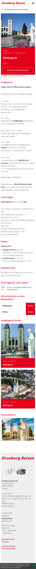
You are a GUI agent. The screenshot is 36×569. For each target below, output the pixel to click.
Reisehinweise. (15, 275)
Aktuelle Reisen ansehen (8, 540)
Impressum (7, 533)
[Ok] (34, 565)
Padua (5, 63)
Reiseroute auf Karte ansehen (18, 70)
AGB (3, 530)
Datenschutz (12, 530)
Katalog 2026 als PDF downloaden (8, 547)
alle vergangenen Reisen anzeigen (16, 9)
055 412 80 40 (7, 493)
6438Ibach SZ (7, 521)
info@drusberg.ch (8, 503)
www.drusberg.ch (8, 506)
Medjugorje (10, 58)
